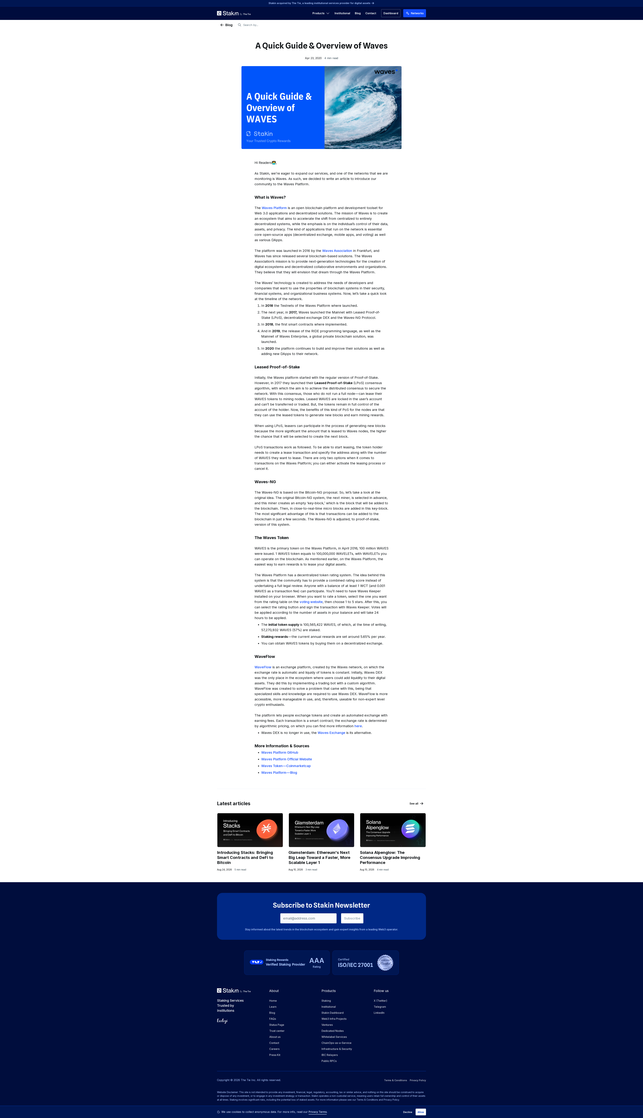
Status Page (276, 1024)
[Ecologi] (222, 1021)
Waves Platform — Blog (279, 773)
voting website (311, 602)
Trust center (276, 1030)
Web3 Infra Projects (334, 1018)
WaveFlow (263, 667)
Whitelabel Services (334, 1037)
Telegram (380, 1006)
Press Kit (274, 1055)
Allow (421, 1112)
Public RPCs (329, 1061)
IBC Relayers (330, 1055)
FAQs (272, 1018)
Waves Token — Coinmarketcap (286, 766)
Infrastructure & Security (337, 1049)
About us (274, 1037)
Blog (358, 13)
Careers (274, 1049)
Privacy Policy (418, 1080)
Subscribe (352, 918)
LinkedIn (379, 1012)
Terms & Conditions (395, 1080)
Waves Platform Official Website (286, 759)
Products (318, 13)
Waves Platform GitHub (279, 752)
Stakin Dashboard (333, 1012)
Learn (272, 1006)
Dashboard (390, 13)
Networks (417, 13)
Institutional (342, 13)
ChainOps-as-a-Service (336, 1043)
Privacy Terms (318, 1111)
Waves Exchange (331, 733)
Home (273, 1000)
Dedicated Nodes (333, 1030)
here (358, 726)
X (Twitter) (380, 1000)
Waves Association (337, 251)
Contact (370, 13)
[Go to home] (234, 13)
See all (414, 803)
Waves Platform (274, 208)
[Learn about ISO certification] (365, 963)
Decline (407, 1112)
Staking (326, 1000)
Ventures (327, 1024)
